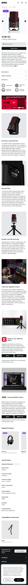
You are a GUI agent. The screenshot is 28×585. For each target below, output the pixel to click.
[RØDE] (4, 2)
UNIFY (15, 66)
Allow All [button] (19, 580)
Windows (20, 355)
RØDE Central (5, 402)
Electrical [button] (7, 464)
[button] (25, 2)
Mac (8, 355)
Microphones (4, 7)
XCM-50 (14, 7)
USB (10, 7)
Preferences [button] (8, 580)
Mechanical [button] (17, 464)
